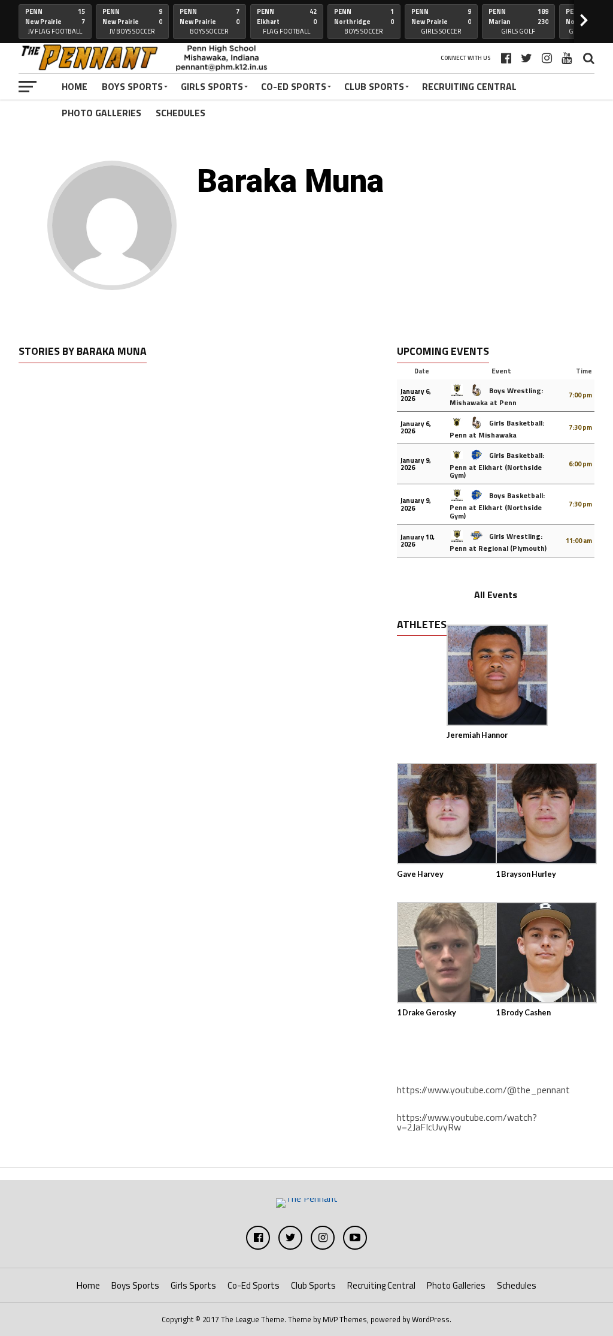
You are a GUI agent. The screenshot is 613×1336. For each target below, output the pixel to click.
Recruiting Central (469, 86)
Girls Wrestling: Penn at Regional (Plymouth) (498, 542)
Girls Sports (212, 86)
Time (584, 371)
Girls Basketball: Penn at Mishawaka (497, 429)
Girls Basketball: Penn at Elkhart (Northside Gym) (497, 465)
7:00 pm (580, 395)
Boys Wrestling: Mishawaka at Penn (496, 396)
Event (501, 370)
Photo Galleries (101, 112)
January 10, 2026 (417, 540)
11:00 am (579, 540)
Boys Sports (132, 86)
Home (74, 86)
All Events (495, 594)
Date (421, 371)
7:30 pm (580, 427)
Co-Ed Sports (293, 86)
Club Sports (374, 86)
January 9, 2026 (415, 464)
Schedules (180, 112)
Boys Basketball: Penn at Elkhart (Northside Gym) (497, 505)
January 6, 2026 (415, 395)
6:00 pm (580, 464)
